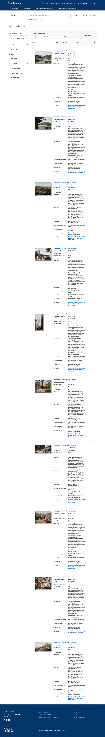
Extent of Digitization (18, 38)
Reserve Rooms (82, 3)
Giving (76, 714)
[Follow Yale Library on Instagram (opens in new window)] (6, 720)
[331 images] (43, 646)
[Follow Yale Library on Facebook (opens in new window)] (4, 720)
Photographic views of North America (64, 51)
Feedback (42, 720)
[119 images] (43, 123)
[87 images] (43, 188)
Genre (11, 54)
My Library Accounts (46, 714)
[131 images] (43, 57)
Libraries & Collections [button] (44, 8)
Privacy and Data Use (81, 717)
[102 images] (39, 322)
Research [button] (14, 8)
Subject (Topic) (15, 64)
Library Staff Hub (79, 720)
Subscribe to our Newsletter (48, 717)
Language (13, 59)
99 (80, 42)
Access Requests (55, 3)
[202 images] (43, 386)
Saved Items (45, 3)
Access (11, 45)
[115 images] (43, 254)
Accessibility (78, 712)
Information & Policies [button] (67, 8)
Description (34, 19)
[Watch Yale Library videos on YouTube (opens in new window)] (9, 720)
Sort (63, 42)
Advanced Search (89, 15)
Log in (63, 3)
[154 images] (43, 583)
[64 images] (43, 517)
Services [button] (27, 8)
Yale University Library (14, 3)
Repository (13, 49)
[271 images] (43, 449)
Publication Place (16, 73)
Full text (41, 19)
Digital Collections (16, 26)
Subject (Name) (15, 68)
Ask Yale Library (71, 3)
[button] (76, 16)
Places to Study (93, 3)
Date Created (14, 78)
